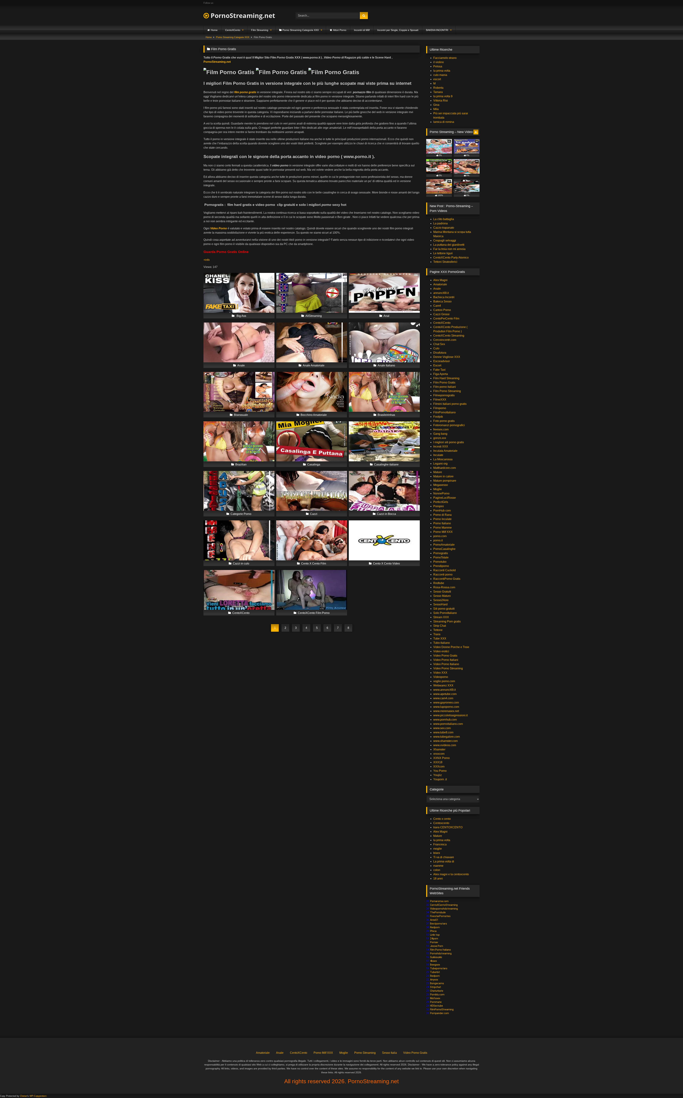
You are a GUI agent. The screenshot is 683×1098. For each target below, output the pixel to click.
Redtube (438, 583)
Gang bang (440, 433)
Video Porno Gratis (445, 655)
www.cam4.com (443, 698)
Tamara (438, 92)
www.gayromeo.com (446, 702)
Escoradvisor (441, 361)
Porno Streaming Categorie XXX (300, 30)
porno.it (438, 540)
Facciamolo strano (445, 57)
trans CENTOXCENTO (447, 827)
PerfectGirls (440, 501)
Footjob (438, 416)
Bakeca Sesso (442, 301)
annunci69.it (441, 292)
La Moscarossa (442, 459)
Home (214, 30)
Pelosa (437, 66)
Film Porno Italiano (440, 949)
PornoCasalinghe (444, 548)
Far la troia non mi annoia (449, 248)
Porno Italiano (442, 523)
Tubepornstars (438, 968)
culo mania (440, 74)
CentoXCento (232, 30)
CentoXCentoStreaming (444, 905)
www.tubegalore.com (446, 736)
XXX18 (437, 762)
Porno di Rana (442, 514)
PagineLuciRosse (444, 497)
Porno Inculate (442, 519)
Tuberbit (435, 972)
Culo (436, 348)
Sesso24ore (441, 600)
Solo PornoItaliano (445, 612)
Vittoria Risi (440, 100)
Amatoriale (440, 284)
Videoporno (440, 676)
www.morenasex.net (446, 711)
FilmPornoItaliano (444, 412)
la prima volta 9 (442, 96)
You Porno (440, 770)
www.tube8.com (443, 732)
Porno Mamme (442, 527)
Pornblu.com (437, 994)
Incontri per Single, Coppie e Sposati (397, 30)
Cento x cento (442, 818)
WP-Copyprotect (38, 1096)
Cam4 (437, 305)
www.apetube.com (445, 693)
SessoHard (440, 604)
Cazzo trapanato (443, 227)
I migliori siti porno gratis (448, 442)
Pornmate (436, 1002)
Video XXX (440, 672)
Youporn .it (440, 779)
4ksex (433, 961)
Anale (437, 288)
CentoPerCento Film (446, 318)
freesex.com (441, 429)
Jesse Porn (436, 946)
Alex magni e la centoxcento (451, 874)
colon (436, 870)
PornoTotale (441, 557)
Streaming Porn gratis (447, 621)
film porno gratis (245, 92)
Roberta (438, 87)
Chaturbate (436, 990)
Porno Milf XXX (443, 531)
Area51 (434, 919)
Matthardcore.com (444, 467)
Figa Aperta (440, 373)
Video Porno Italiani (445, 659)
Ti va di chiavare (443, 857)
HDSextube (436, 1005)
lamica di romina (443, 121)
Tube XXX (439, 638)
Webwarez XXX (443, 685)
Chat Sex (439, 344)
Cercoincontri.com (444, 339)
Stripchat (435, 987)
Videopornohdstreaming (444, 908)
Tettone (438, 629)
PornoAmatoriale (444, 544)
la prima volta (441, 70)
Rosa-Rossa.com (444, 587)
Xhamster (439, 749)
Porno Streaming (365, 1052)
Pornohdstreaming (441, 953)
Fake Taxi (439, 369)
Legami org (440, 463)
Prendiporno (441, 565)
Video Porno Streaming (448, 668)
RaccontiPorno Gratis (446, 578)
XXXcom (438, 766)
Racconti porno (442, 574)
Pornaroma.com (439, 901)
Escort (437, 365)
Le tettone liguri (443, 253)
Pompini (438, 506)
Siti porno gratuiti (444, 608)
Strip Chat (439, 625)
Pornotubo (439, 561)
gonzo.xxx (439, 437)
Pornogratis (440, 553)
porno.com (440, 536)
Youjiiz (437, 775)
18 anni (438, 878)
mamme (438, 865)
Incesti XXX (440, 446)
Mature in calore (443, 476)
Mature (437, 472)
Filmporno (439, 408)
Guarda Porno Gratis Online (226, 252)
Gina (436, 104)
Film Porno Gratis (444, 382)
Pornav (434, 942)
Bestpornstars (438, 923)
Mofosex (435, 998)
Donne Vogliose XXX (446, 356)
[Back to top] (672, 1087)
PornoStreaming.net (242, 15)
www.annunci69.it (444, 689)
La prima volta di (443, 861)
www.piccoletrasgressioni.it (450, 715)
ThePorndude (438, 912)
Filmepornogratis (444, 395)
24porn (434, 938)
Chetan (23, 1096)
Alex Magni (440, 280)
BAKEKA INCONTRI (437, 30)
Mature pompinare (444, 480)
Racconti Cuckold (444, 570)
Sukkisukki (436, 957)
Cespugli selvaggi (444, 240)
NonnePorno (441, 493)
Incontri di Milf (362, 30)
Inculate (438, 455)
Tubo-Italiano (441, 642)
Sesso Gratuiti (442, 591)
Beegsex (435, 964)
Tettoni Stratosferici (445, 261)
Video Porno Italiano (446, 664)
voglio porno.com (444, 681)
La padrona (440, 223)
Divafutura (439, 352)
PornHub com (442, 510)
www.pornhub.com (445, 719)
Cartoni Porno (442, 309)
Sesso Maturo (442, 595)
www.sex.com (442, 728)
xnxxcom (438, 753)
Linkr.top (435, 934)
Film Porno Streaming (447, 391)
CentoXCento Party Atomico (451, 257)
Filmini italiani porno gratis (450, 403)
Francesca (440, 844)
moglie (437, 848)
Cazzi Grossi (441, 314)
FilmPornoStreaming (442, 1009)
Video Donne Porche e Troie (451, 647)
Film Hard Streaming (446, 378)
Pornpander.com (439, 1013)
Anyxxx (434, 979)
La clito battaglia (443, 219)
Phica (433, 931)
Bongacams (437, 983)
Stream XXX (441, 617)
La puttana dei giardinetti (448, 244)
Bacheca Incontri (443, 297)
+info (206, 259)
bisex (436, 852)
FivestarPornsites (440, 916)
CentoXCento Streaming (448, 335)
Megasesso (440, 484)
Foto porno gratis (444, 420)
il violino (438, 62)
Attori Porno (339, 30)
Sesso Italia (389, 1052)
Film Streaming (259, 30)
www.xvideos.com (444, 745)
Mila (436, 109)
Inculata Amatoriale (445, 450)
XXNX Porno (441, 757)
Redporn (435, 927)
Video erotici (441, 651)
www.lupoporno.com (446, 706)
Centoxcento (441, 823)
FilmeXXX (439, 399)
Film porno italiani (444, 386)
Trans (436, 634)
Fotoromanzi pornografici (449, 425)
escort (437, 79)
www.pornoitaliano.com (448, 723)
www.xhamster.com (445, 740)
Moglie (437, 489)
